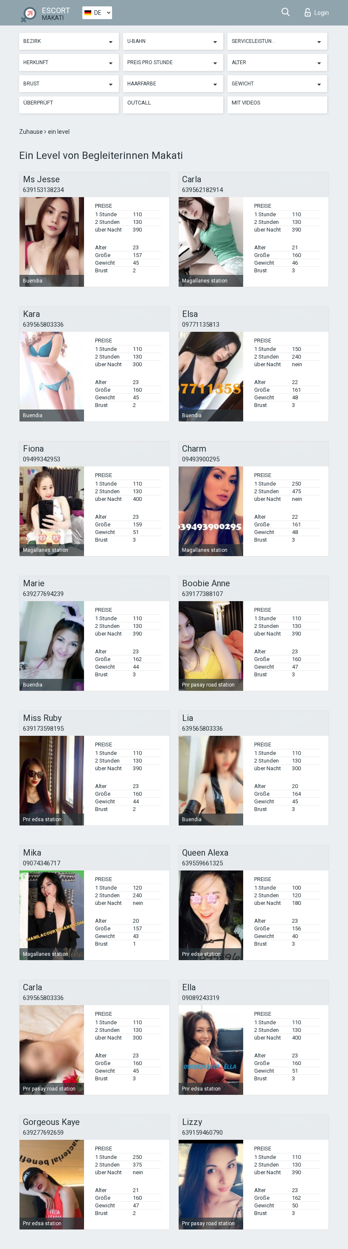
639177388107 (202, 594)
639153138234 (43, 190)
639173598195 (43, 728)
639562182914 (202, 190)
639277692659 (43, 1132)
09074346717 (41, 863)
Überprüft (38, 102)
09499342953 (41, 459)
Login (321, 12)
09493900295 (200, 459)
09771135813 (200, 324)
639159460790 (202, 1132)
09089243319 (200, 998)
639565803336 (43, 324)
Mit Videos (246, 102)
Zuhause (31, 131)
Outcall (139, 102)
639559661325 (202, 863)
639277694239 (43, 594)
